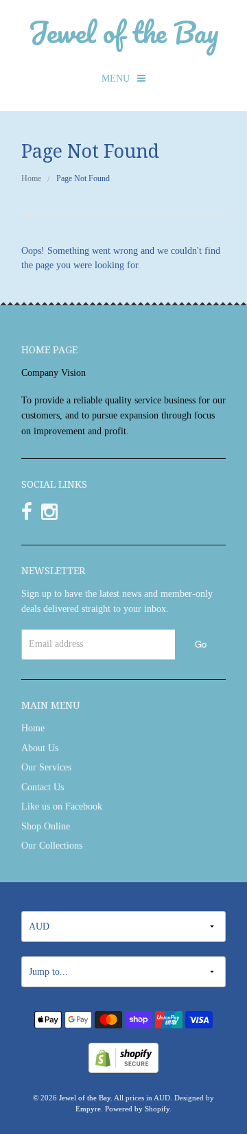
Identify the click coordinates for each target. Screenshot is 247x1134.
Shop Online (45, 826)
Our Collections (51, 845)
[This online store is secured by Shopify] (123, 1057)
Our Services (46, 767)
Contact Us (42, 787)
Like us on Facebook (61, 806)
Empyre (88, 1109)
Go (201, 643)
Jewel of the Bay (123, 32)
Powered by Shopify (137, 1109)
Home (31, 178)
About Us (39, 748)
